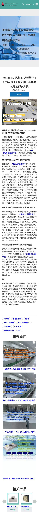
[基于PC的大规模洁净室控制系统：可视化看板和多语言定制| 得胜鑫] (19, 455)
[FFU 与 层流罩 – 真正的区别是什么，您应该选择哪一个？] (19, 416)
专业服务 (7, 326)
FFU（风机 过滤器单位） (17, 151)
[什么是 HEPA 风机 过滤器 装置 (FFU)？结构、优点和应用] (19, 354)
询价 (17, 509)
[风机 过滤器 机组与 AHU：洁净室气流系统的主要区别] (19, 385)
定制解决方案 (9, 330)
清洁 (27, 318)
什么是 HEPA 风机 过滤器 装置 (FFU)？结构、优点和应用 (19, 369)
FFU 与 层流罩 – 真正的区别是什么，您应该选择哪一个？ (19, 431)
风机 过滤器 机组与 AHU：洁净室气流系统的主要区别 (19, 400)
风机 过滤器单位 (24, 322)
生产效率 (17, 326)
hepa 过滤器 (9, 322)
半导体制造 (17, 318)
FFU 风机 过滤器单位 (18, 164)
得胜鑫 (6, 318)
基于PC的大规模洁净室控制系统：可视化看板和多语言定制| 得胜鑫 (19, 478)
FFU (19, 330)
